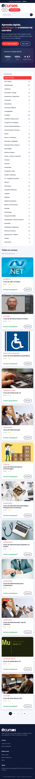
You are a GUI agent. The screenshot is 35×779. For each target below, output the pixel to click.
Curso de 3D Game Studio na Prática (15, 319)
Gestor (24, 1)
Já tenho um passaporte (15, 1)
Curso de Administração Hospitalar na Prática (16, 545)
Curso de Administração (11, 430)
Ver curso (27, 289)
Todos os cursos (9, 77)
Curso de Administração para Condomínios (13, 584)
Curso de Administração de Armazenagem (12, 468)
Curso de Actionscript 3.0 (12, 393)
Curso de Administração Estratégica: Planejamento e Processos (16, 506)
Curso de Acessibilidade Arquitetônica (16, 356)
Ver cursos (25, 43)
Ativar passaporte (14, 9)
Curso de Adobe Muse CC (12, 661)
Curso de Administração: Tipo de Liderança (14, 623)
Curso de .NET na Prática (11, 282)
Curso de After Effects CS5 (12, 698)
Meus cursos (5, 754)
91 (24, 713)
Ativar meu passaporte (10, 43)
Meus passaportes (6, 757)
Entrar (4, 9)
